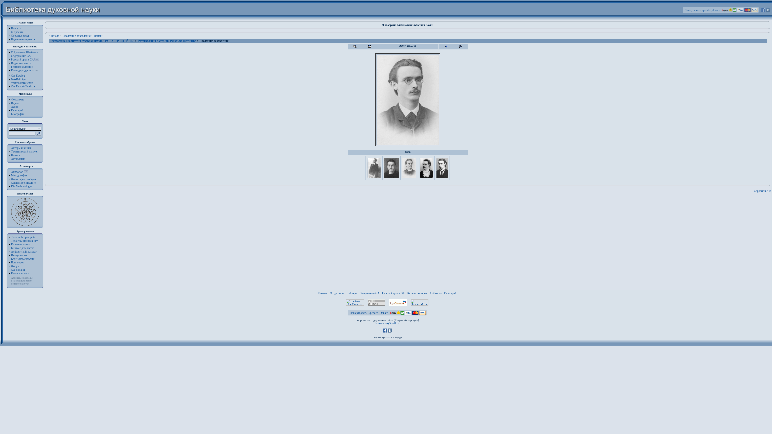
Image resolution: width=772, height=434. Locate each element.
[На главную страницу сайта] (53, 19)
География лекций (22, 66)
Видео (14, 103)
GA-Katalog (18, 75)
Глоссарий (17, 110)
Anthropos (435, 293)
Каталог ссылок (20, 273)
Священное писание (23, 182)
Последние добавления (76, 35)
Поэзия (15, 155)
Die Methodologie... (22, 186)
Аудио (14, 106)
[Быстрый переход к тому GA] (36, 59)
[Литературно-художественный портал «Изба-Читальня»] (398, 304)
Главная (322, 293)
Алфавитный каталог (24, 251)
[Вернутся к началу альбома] (355, 46)
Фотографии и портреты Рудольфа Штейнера (167, 40)
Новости (16, 28)
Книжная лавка (20, 244)
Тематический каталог (24, 151)
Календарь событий (23, 258)
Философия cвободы (23, 179)
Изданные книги (21, 63)
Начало (55, 35)
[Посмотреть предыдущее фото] (446, 46)
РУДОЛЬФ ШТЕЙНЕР (119, 40)
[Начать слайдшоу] (369, 46)
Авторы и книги (21, 147)
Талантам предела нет (24, 240)
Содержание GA (21, 55)
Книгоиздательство (22, 248)
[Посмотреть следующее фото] (460, 46)
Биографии (18, 114)
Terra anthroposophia (23, 237)
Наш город (17, 262)
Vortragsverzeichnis (22, 82)
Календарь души (21, 70)
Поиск (98, 35)
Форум (15, 266)
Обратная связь (20, 35)
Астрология (18, 158)
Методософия (19, 175)
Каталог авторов (417, 293)
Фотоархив (17, 99)
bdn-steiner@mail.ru (387, 323)
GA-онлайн (18, 269)
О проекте (17, 32)
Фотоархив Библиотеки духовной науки (76, 40)
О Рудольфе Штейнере (343, 293)
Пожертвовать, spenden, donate (702, 10)
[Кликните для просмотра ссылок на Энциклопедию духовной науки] (26, 171)
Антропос (17, 171)
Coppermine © (762, 190)
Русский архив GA (22, 59)
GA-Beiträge (18, 79)
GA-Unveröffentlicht (23, 86)
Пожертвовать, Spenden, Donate (369, 312)
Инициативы (19, 255)
